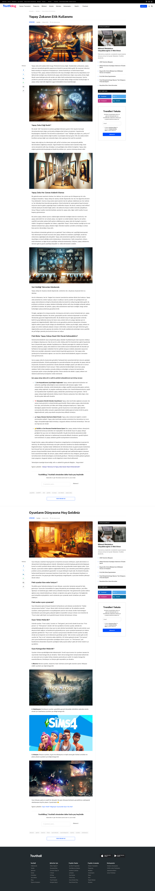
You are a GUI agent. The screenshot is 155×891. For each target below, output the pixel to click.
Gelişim (51, 6)
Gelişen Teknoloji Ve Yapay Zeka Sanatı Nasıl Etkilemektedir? (61, 467)
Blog (32, 880)
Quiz (89, 877)
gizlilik (48, 492)
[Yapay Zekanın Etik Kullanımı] (61, 61)
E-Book (52, 873)
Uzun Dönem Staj (73, 880)
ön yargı (54, 492)
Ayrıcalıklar (20, 1)
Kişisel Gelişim (91, 880)
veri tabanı (61, 492)
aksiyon (32, 832)
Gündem (58, 6)
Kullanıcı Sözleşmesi (112, 866)
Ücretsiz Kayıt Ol (54, 870)
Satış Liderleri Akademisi (30, 1)
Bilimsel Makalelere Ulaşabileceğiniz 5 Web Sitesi (109, 50)
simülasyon (85, 832)
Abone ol (75, 483)
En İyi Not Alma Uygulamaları (108, 76)
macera (43, 832)
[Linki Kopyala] (23, 90)
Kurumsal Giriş (53, 868)
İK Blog (52, 875)
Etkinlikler (14, 1)
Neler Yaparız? (54, 866)
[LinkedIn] (23, 78)
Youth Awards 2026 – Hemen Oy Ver (67, 1)
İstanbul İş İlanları (73, 870)
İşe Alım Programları (74, 866)
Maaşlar (39, 1)
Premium (56, 1)
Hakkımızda (34, 866)
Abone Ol (112, 134)
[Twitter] (23, 74)
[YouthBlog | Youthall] (9, 6)
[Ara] (152, 6)
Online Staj (72, 877)
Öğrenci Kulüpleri (35, 882)
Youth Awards (53, 880)
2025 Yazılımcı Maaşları (106, 62)
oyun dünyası (55, 832)
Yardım (32, 868)
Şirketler (4, 1)
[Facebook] (23, 70)
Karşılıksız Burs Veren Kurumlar (108, 85)
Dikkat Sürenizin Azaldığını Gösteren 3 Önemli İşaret (112, 66)
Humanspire (67, 6)
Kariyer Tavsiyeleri (25, 6)
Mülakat (44, 6)
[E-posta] (23, 86)
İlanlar (9, 1)
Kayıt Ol (143, 6)
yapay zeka (69, 492)
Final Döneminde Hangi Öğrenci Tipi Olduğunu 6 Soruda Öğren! (112, 80)
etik (44, 492)
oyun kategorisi (64, 832)
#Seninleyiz (53, 877)
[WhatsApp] (23, 82)
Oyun (48, 832)
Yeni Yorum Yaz (60, 498)
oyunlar (78, 832)
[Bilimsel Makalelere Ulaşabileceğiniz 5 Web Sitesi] (112, 38)
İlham (89, 875)
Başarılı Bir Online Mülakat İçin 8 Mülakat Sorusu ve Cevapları (111, 71)
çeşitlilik (32, 492)
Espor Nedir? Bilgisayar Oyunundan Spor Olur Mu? (57, 806)
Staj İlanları (72, 875)
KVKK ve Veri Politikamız (113, 868)
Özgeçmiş (36, 6)
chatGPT (38, 492)
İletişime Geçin (54, 882)
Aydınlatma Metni (111, 870)
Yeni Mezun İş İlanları (74, 868)
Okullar (50, 1)
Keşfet (77, 6)
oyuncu (72, 832)
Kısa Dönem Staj (73, 882)
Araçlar (44, 1)
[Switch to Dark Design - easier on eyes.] (149, 6)
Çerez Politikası (111, 873)
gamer (37, 832)
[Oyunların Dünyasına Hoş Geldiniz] (61, 557)
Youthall (38, 22)
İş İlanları (71, 873)
